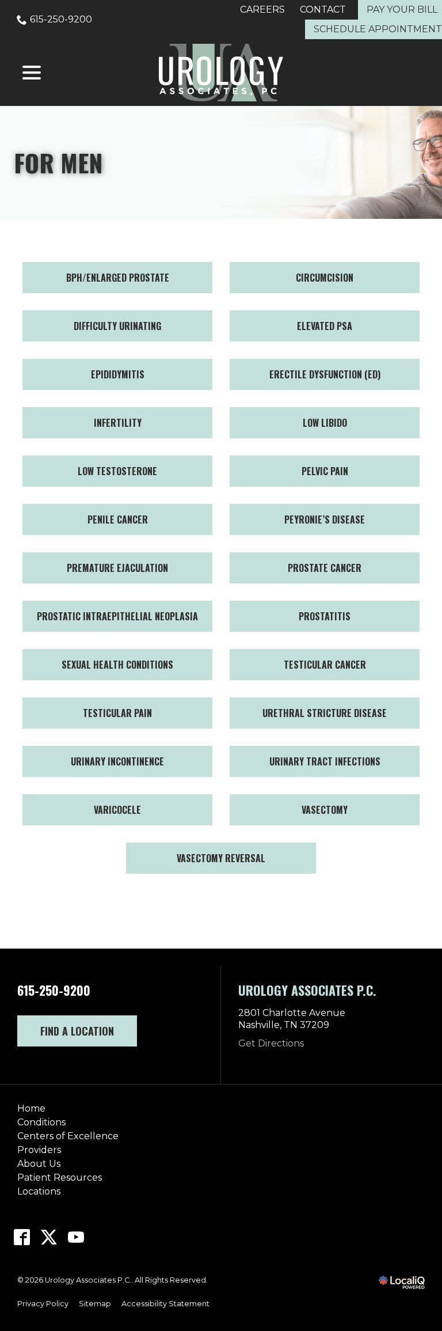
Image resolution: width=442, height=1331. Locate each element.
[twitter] (49, 1236)
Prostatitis (324, 616)
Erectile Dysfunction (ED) (324, 374)
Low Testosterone (117, 471)
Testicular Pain (117, 713)
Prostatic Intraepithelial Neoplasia (117, 616)
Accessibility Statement (165, 1303)
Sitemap (95, 1303)
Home (31, 1108)
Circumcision (324, 278)
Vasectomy (325, 810)
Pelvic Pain (325, 471)
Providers (39, 1149)
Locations (38, 1191)
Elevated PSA (324, 326)
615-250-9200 (61, 19)
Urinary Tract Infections (324, 761)
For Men (58, 162)
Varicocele (117, 810)
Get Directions (271, 1043)
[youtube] (76, 1236)
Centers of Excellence (68, 1136)
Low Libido (325, 423)
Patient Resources (59, 1177)
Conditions (41, 1122)
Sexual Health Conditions (117, 665)
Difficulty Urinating (117, 326)
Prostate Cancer (324, 568)
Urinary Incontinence (117, 761)
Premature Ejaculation (117, 568)
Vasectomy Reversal (221, 858)
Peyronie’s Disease (324, 519)
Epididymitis (117, 374)
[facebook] (22, 1236)
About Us (38, 1163)
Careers (262, 9)
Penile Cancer (117, 519)
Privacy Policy (42, 1303)
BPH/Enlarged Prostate (117, 278)
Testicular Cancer (325, 665)
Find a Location (77, 1030)
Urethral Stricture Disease (324, 713)
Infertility (118, 423)
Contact (323, 9)
